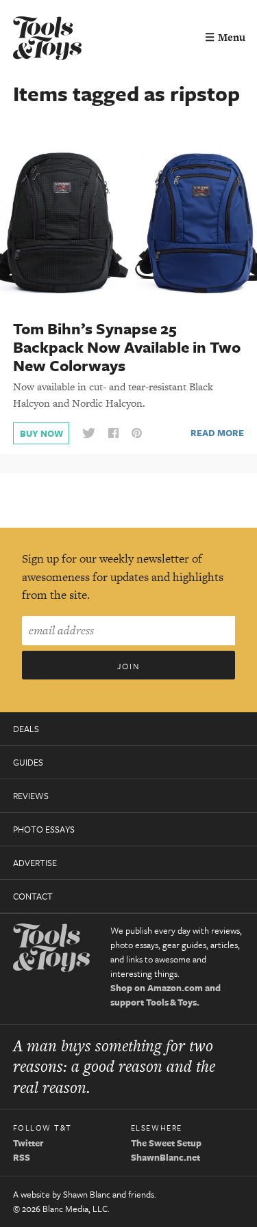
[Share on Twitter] (88, 434)
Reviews (31, 796)
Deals (26, 729)
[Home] (47, 40)
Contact (33, 896)
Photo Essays (44, 829)
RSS (21, 1157)
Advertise (35, 862)
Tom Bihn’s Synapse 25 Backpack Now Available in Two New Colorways (127, 347)
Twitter (28, 1143)
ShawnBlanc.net (165, 1157)
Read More (217, 433)
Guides (28, 762)
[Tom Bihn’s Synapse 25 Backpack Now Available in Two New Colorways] (128, 222)
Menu (225, 37)
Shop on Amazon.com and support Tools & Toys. (165, 995)
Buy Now (41, 433)
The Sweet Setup (166, 1143)
